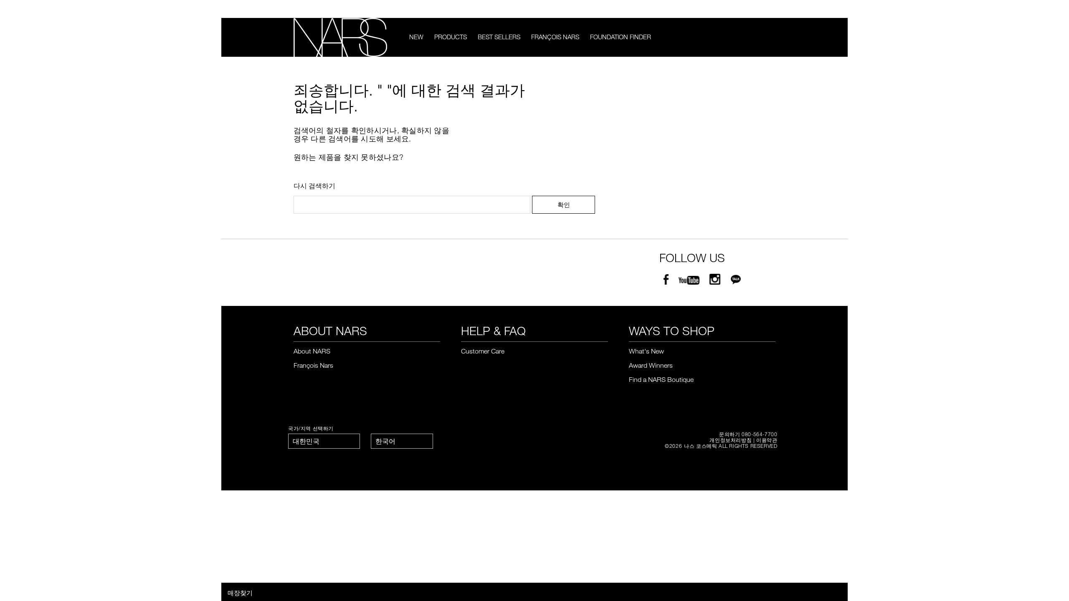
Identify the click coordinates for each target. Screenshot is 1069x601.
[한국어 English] (402, 441)
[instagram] (714, 281)
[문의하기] (759, 9)
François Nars (555, 36)
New (416, 36)
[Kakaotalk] (735, 281)
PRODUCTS (450, 36)
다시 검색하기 (314, 185)
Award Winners (651, 365)
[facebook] (666, 281)
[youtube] (689, 281)
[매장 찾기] (772, 9)
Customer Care (482, 351)
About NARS (312, 351)
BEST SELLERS (499, 36)
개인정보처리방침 (730, 440)
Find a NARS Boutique (661, 379)
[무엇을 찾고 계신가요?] (770, 37)
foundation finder (620, 36)
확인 (563, 204)
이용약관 (766, 440)
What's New (646, 351)
